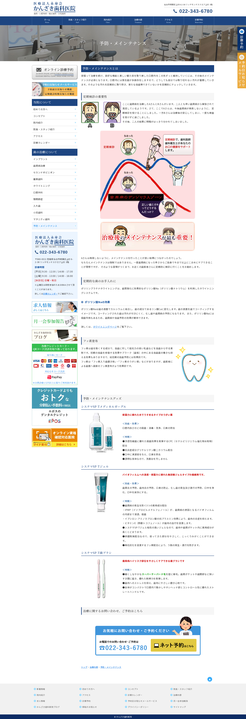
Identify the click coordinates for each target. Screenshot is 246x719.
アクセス (168, 19)
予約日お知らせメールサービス (142, 701)
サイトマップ (179, 707)
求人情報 (41, 701)
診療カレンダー (41, 142)
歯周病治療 (39, 165)
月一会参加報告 (180, 701)
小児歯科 (38, 212)
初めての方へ (40, 109)
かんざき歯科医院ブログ (48, 707)
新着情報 (41, 689)
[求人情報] (54, 307)
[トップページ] (75, 8)
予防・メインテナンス (45, 226)
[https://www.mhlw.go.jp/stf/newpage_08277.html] (54, 437)
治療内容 (138, 19)
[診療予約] (241, 38)
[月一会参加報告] (54, 321)
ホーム (47, 19)
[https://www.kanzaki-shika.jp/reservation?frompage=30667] (147, 637)
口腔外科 (38, 192)
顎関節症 (38, 199)
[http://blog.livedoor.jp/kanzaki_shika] (54, 335)
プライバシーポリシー (138, 707)
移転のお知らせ (89, 707)
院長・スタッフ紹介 (77, 19)
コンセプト (39, 116)
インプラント (40, 159)
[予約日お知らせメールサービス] (241, 70)
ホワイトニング (41, 185)
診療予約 (199, 19)
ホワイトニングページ (105, 326)
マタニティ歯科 (41, 219)
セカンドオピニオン (44, 172)
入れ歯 (36, 205)
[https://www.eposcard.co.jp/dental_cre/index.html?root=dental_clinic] (54, 406)
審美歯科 (38, 179)
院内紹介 (108, 19)
